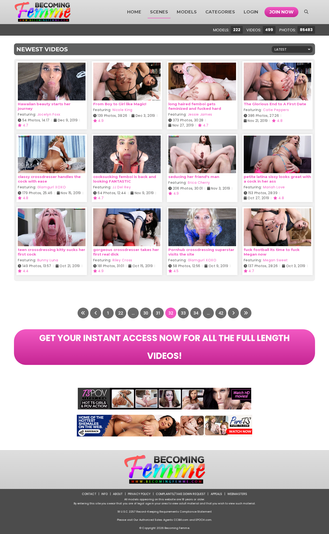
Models (187, 12)
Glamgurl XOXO (51, 187)
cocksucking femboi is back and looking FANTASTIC (124, 179)
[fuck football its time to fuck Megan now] (277, 211)
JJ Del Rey (121, 187)
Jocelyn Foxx (48, 114)
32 (170, 313)
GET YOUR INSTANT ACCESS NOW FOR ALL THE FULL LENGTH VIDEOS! (164, 347)
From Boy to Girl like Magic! (119, 104)
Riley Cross (122, 260)
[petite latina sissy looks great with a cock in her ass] (277, 138)
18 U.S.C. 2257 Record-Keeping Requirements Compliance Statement (164, 512)
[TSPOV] (164, 398)
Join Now (281, 12)
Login (251, 12)
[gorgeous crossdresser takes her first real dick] (127, 211)
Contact (89, 494)
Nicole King (122, 109)
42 (220, 313)
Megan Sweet (275, 260)
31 (158, 313)
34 (195, 313)
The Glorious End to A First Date (275, 104)
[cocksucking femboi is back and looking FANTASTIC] (127, 138)
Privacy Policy (139, 494)
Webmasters (237, 494)
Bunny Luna (47, 260)
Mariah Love (274, 187)
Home (134, 12)
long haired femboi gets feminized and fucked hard (194, 106)
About (118, 494)
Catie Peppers (276, 109)
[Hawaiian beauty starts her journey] (52, 65)
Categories (220, 12)
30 (145, 313)
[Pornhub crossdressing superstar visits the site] (202, 211)
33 (183, 313)
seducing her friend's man (193, 176)
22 (120, 313)
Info (104, 494)
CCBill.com (181, 520)
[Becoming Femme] (42, 12)
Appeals (216, 494)
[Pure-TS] (164, 425)
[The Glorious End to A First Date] (277, 65)
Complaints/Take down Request (180, 494)
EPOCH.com (203, 520)
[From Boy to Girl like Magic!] (127, 65)
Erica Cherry (199, 182)
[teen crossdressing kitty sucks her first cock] (52, 211)
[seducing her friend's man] (202, 138)
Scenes (159, 12)
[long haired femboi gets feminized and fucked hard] (202, 65)
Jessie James (200, 114)
